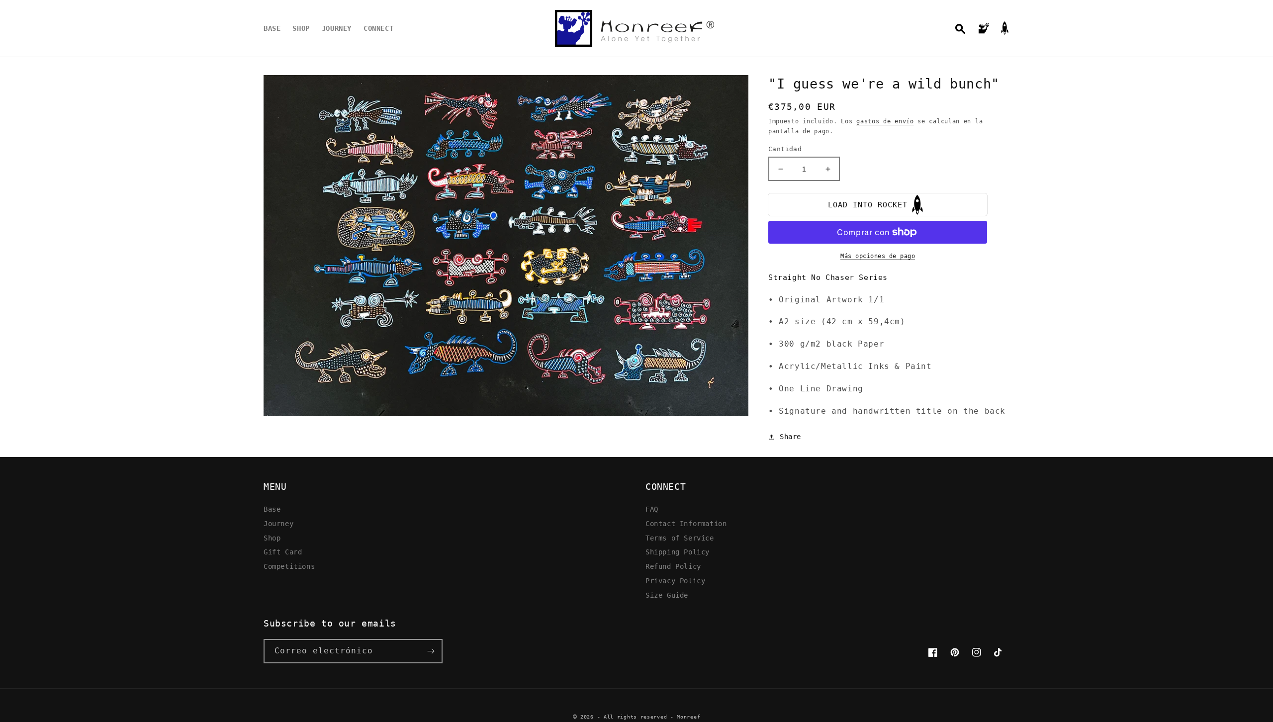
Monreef (688, 717)
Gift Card (283, 551)
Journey (278, 523)
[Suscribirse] (431, 651)
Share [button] (790, 437)
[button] (960, 28)
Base (272, 509)
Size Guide (666, 595)
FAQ (651, 509)
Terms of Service (679, 538)
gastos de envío (885, 121)
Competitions (289, 566)
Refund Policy (673, 566)
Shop (272, 538)
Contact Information (686, 523)
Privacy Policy (675, 580)
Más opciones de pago (877, 256)
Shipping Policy (677, 551)
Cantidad (785, 149)
